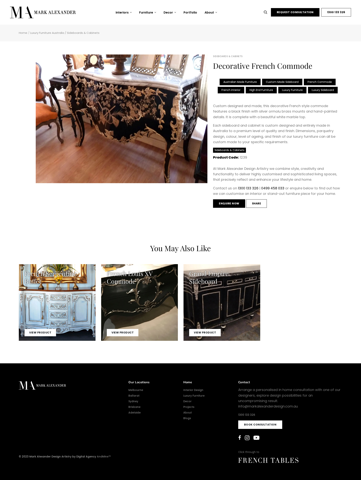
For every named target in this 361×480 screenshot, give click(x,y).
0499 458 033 (272, 188)
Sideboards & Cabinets (83, 33)
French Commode (320, 82)
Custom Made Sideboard (282, 82)
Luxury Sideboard (323, 90)
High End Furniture (261, 90)
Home (23, 33)
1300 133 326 (336, 12)
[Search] (266, 12)
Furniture (146, 12)
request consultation (295, 12)
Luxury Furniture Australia (47, 33)
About (210, 12)
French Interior (230, 90)
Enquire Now (229, 203)
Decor (169, 12)
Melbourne (135, 390)
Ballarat (134, 396)
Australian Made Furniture (240, 82)
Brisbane (134, 407)
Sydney (133, 401)
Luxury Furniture (292, 90)
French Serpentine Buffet (50, 277)
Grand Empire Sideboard (209, 277)
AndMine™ (104, 456)
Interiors (122, 12)
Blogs (187, 418)
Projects (188, 407)
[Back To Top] (350, 469)
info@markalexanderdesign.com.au (268, 406)
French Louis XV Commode (129, 277)
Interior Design (193, 390)
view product (40, 332)
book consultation (260, 424)
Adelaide (134, 412)
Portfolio (190, 12)
